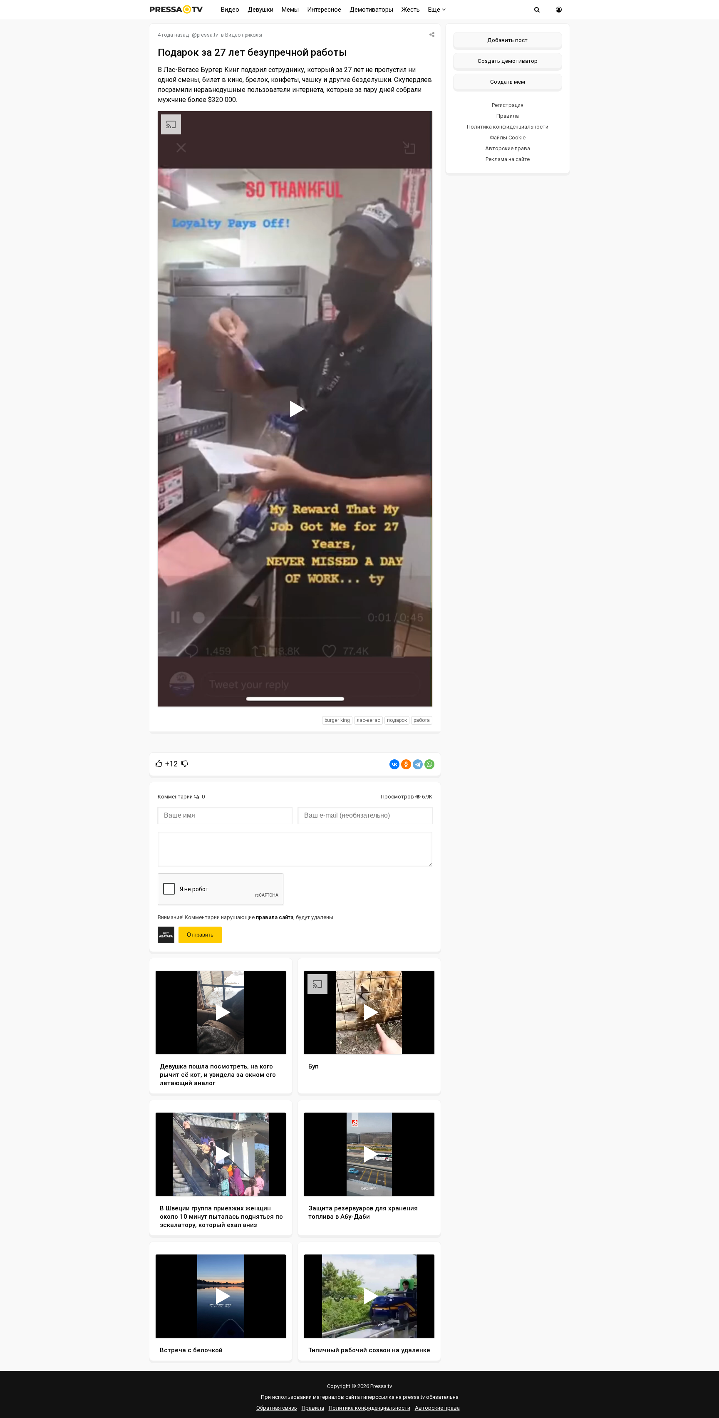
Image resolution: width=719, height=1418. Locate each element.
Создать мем (507, 81)
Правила (507, 116)
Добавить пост (507, 40)
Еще (435, 9)
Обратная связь (276, 1408)
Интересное (324, 9)
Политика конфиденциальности (507, 127)
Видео (230, 9)
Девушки (260, 9)
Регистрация (507, 105)
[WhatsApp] (429, 764)
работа (422, 720)
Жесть (411, 9)
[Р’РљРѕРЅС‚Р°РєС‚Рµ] (394, 764)
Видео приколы (243, 35)
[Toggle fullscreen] (416, 692)
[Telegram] (418, 764)
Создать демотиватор (508, 60)
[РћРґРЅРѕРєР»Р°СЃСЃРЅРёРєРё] (406, 764)
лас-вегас (368, 720)
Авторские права (507, 148)
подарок (397, 720)
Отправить (200, 935)
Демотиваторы (371, 9)
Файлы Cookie (508, 137)
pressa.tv (207, 35)
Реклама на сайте (508, 159)
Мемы (290, 9)
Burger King (337, 720)
